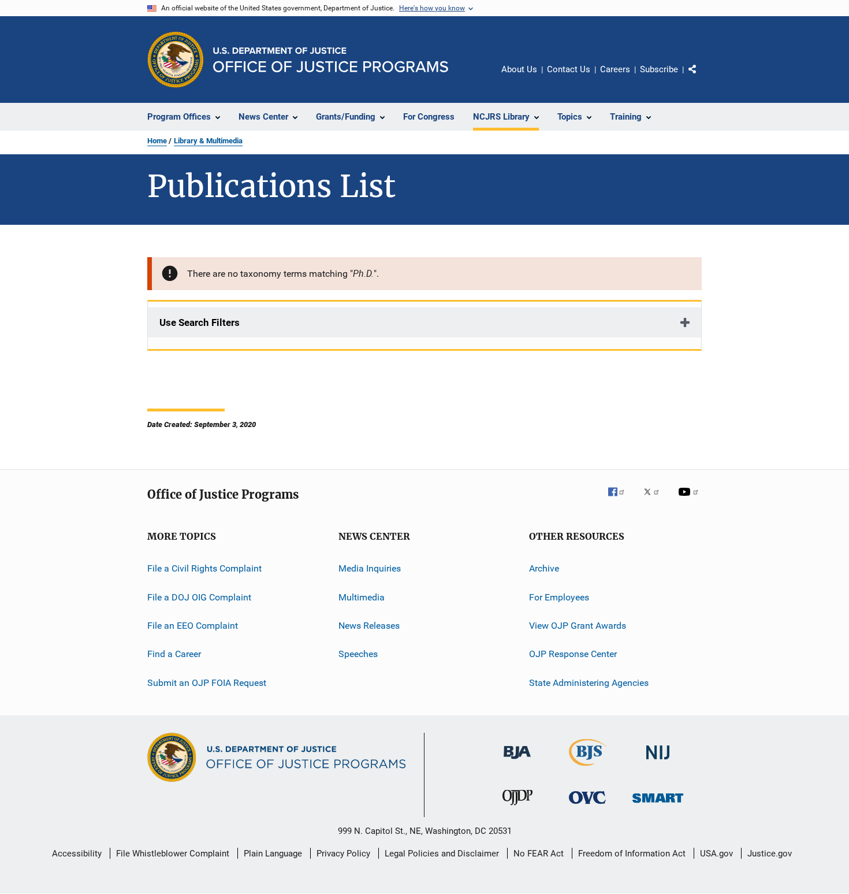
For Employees (559, 597)
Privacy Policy (343, 853)
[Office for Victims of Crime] (587, 805)
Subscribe (659, 69)
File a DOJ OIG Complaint (199, 597)
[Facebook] (621, 500)
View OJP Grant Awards (577, 625)
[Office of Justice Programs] (175, 59)
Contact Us (568, 69)
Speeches (358, 653)
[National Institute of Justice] (657, 761)
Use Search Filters (199, 322)
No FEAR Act (538, 853)
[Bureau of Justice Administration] (517, 761)
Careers (615, 69)
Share (701, 77)
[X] (655, 500)
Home (157, 140)
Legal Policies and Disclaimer (442, 853)
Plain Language (273, 853)
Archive (544, 568)
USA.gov (716, 853)
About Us (519, 69)
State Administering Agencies (589, 682)
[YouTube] (690, 500)
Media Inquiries (369, 568)
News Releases (369, 625)
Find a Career (174, 653)
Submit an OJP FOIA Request (206, 682)
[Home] (330, 59)
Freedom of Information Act (632, 853)
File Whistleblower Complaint (172, 853)
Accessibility (77, 853)
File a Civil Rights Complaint (204, 568)
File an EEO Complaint (192, 625)
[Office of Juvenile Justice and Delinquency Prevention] (517, 807)
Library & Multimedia (208, 140)
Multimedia (361, 597)
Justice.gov (769, 853)
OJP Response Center (573, 653)
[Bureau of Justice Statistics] (587, 768)
